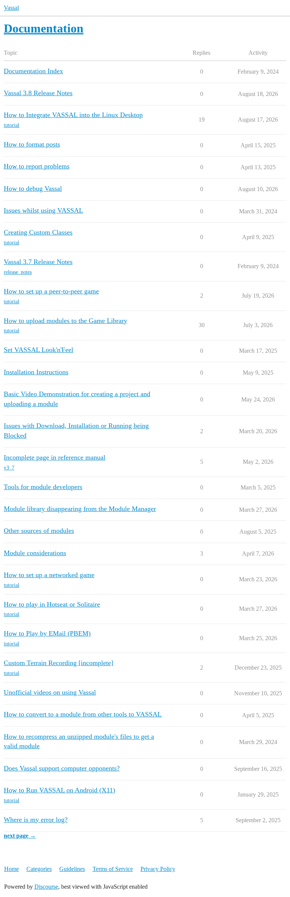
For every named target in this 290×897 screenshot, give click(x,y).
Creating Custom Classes (38, 232)
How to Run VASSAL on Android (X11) (59, 790)
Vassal (11, 8)
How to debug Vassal (33, 188)
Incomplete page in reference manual (54, 457)
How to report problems (36, 166)
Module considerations (35, 553)
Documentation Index (33, 71)
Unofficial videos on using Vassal (50, 692)
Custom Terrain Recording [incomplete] (58, 663)
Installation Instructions (36, 372)
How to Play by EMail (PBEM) (47, 633)
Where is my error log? (36, 819)
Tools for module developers (43, 487)
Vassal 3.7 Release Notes (38, 262)
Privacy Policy (157, 869)
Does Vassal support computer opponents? (62, 768)
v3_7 (9, 468)
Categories (39, 869)
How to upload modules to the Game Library (65, 320)
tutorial (11, 125)
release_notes (18, 272)
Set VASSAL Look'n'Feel (38, 350)
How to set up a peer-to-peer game (51, 291)
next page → (20, 835)
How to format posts (32, 144)
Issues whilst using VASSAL (43, 210)
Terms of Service (113, 869)
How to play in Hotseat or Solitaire (52, 604)
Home (11, 869)
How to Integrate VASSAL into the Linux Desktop (73, 115)
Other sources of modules (39, 530)
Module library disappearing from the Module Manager (80, 509)
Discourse (46, 886)
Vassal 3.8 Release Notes (38, 93)
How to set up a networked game (49, 575)
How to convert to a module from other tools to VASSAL (83, 714)
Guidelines (72, 869)
